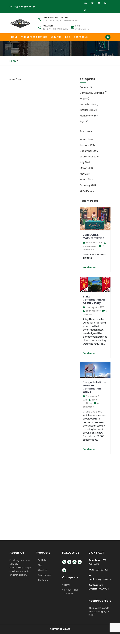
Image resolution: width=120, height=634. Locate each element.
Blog (67, 37)
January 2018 (87, 145)
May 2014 (85, 173)
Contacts (43, 580)
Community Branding (92, 93)
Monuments (87, 115)
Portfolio (42, 560)
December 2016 (89, 151)
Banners (84, 87)
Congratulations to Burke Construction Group (94, 387)
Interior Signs (87, 110)
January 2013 (87, 191)
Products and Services (34, 37)
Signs (83, 121)
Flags (83, 98)
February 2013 (88, 185)
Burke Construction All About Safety (94, 300)
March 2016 (86, 168)
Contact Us (81, 37)
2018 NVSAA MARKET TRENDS (93, 236)
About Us (55, 37)
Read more (89, 267)
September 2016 (89, 156)
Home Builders (88, 104)
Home (14, 37)
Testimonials (44, 575)
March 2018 (86, 139)
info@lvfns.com (82, 29)
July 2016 (85, 162)
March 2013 (86, 179)
